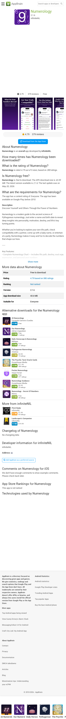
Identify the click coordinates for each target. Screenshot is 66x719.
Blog (4, 675)
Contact (5, 646)
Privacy (5, 651)
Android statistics (42, 581)
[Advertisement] (33, 58)
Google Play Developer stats (46, 587)
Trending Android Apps (44, 593)
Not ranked (35, 284)
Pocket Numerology (20, 370)
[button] (33, 452)
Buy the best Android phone (46, 605)
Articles (5, 669)
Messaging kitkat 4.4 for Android (15, 625)
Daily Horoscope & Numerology (24, 339)
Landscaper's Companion (22, 418)
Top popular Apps (42, 599)
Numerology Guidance (20, 381)
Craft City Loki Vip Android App (14, 631)
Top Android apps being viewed (14, 613)
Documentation (8, 657)
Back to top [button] (59, 695)
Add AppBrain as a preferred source (19, 460)
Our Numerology (18, 329)
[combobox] (48, 4)
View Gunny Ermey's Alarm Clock (15, 619)
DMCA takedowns (9, 663)
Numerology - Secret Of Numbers (25, 391)
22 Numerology (18, 318)
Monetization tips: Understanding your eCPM (15, 683)
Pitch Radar (16, 408)
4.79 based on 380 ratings (42, 278)
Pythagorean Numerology (22, 349)
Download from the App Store (34, 141)
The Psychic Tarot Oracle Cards (24, 360)
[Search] (61, 4)
